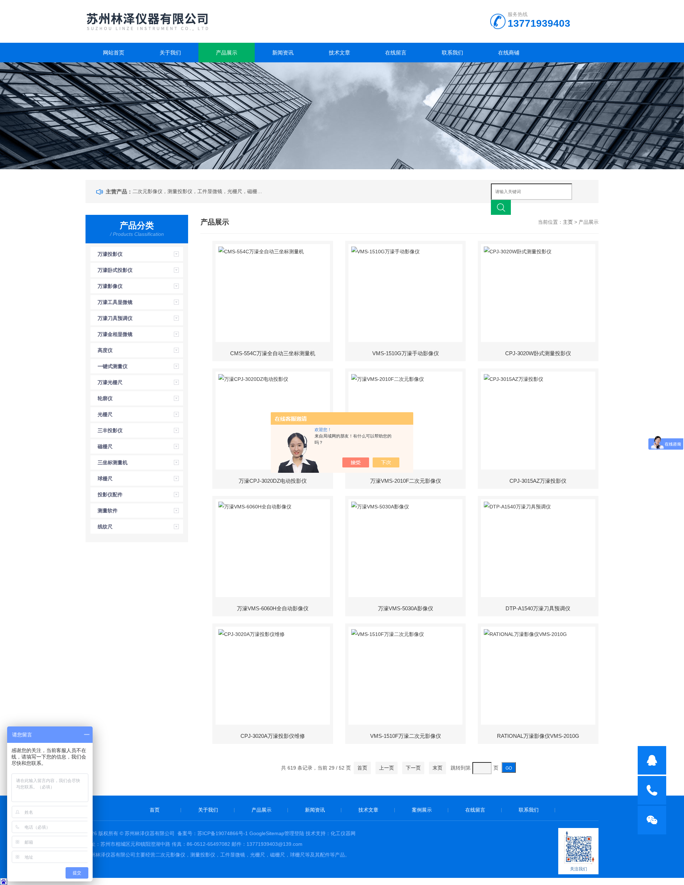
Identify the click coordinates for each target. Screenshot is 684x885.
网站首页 (113, 53)
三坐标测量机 (113, 462)
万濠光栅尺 (110, 382)
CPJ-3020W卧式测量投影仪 (538, 353)
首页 (362, 768)
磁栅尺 (105, 446)
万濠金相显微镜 (115, 334)
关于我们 (170, 53)
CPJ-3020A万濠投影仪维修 (272, 736)
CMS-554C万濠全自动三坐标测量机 (272, 353)
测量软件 (108, 510)
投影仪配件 (110, 494)
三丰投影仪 (110, 430)
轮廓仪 (105, 398)
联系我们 (452, 53)
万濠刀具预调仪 (115, 318)
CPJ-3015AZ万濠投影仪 (537, 481)
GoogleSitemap (266, 833)
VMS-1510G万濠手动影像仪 (405, 353)
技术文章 (339, 53)
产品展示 (226, 53)
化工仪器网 (343, 833)
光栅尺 (105, 414)
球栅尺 (105, 478)
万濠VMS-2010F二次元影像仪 (405, 481)
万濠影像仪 (110, 286)
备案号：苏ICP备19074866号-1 (212, 833)
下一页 (413, 768)
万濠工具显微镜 (115, 302)
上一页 (386, 768)
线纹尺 (105, 526)
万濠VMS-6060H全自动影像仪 (273, 608)
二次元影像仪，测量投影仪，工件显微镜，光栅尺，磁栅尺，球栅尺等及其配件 (199, 191)
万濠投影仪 (110, 254)
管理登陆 (294, 833)
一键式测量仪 (113, 366)
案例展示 (422, 810)
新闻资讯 (283, 53)
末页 (437, 768)
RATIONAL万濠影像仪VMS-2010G (538, 736)
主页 (568, 222)
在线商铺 (508, 53)
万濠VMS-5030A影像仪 (405, 608)
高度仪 (105, 350)
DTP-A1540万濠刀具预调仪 (538, 608)
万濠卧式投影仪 (115, 270)
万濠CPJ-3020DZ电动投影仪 (273, 481)
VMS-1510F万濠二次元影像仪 (405, 736)
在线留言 (395, 53)
